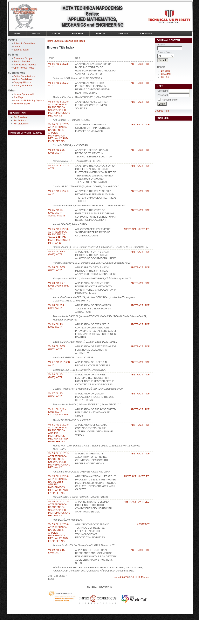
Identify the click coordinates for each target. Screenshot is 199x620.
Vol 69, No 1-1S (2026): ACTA (56, 551)
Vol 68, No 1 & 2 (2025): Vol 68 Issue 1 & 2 (58, 286)
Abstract (137, 64)
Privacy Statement (22, 85)
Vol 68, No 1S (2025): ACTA (55, 376)
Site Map (18, 97)
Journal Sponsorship (24, 94)
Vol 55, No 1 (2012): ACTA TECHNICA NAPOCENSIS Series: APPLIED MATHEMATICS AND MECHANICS (59, 460)
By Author (166, 74)
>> (147, 577)
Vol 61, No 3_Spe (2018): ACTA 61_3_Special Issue (58, 412)
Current (122, 33)
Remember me (170, 99)
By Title (165, 77)
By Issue (165, 70)
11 (135, 577)
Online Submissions (24, 76)
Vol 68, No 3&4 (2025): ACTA (56, 306)
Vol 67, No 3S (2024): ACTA (55, 395)
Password (162, 95)
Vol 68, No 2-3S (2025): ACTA (56, 151)
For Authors (20, 120)
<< (115, 577)
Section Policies (21, 61)
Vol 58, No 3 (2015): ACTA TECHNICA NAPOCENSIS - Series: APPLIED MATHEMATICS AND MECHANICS (59, 108)
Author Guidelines (22, 79)
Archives (146, 33)
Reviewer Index (21, 103)
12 (139, 577)
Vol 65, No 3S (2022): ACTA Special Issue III (56, 213)
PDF (147, 64)
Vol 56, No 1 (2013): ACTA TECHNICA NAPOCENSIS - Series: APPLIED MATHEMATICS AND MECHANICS (59, 236)
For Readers (20, 117)
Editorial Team (21, 49)
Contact (17, 46)
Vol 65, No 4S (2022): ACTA (55, 325)
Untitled (143, 229)
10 (132, 577)
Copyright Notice (22, 82)
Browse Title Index (75, 41)
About (36, 33)
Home (17, 33)
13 (142, 577)
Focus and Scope (22, 58)
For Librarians (21, 123)
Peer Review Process (24, 64)
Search (100, 33)
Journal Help (162, 110)
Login (56, 33)
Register (78, 33)
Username (162, 90)
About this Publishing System (28, 100)
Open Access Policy (23, 67)
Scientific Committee (24, 43)
